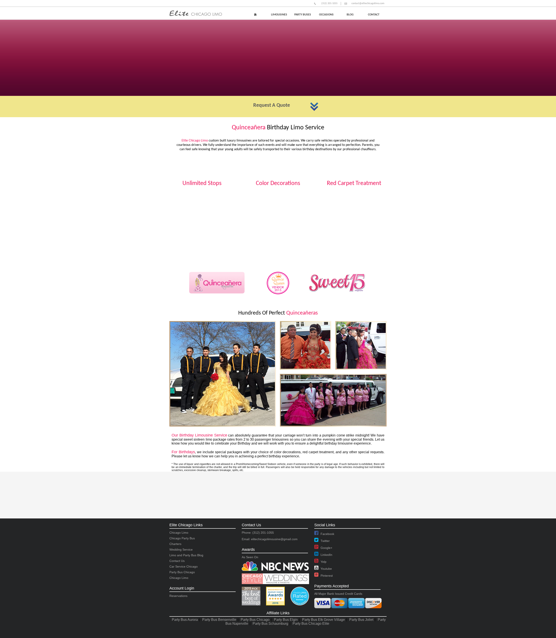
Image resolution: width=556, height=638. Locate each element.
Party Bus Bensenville (219, 619)
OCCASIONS (326, 14)
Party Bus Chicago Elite (311, 623)
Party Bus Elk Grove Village (323, 619)
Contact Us (177, 561)
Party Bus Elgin (286, 619)
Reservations (178, 596)
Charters (175, 544)
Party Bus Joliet (361, 619)
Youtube (326, 568)
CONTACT (373, 14)
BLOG (350, 14)
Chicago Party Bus (182, 538)
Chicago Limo (178, 532)
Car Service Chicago (183, 566)
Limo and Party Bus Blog (186, 555)
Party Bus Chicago (182, 572)
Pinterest (327, 575)
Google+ (326, 548)
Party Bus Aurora (185, 619)
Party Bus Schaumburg (270, 623)
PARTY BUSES (302, 14)
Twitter (325, 541)
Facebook (327, 534)
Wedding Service (181, 549)
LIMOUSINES (279, 14)
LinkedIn (326, 554)
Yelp (323, 561)
